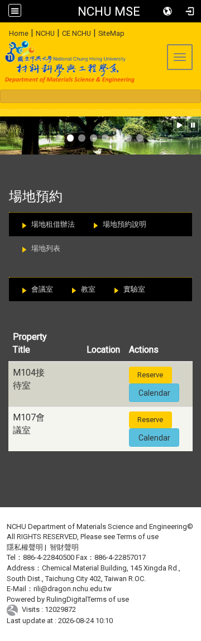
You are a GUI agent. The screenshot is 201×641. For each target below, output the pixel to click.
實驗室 (134, 289)
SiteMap (111, 33)
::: (4, 31)
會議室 (42, 289)
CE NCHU (76, 33)
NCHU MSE (109, 11)
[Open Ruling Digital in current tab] (14, 610)
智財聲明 (64, 547)
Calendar (154, 393)
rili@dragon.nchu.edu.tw (73, 588)
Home (18, 33)
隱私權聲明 (25, 547)
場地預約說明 (124, 224)
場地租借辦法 (53, 224)
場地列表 (45, 248)
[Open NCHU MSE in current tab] (68, 61)
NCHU (45, 33)
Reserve (150, 375)
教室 (88, 289)
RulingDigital (66, 599)
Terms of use (138, 536)
